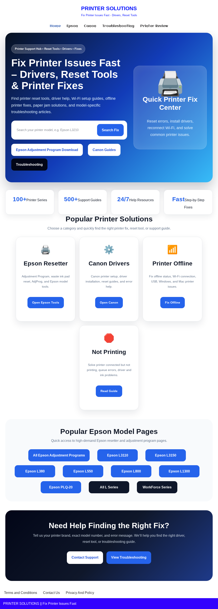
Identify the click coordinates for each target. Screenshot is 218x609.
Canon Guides (104, 150)
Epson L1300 (179, 471)
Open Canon (109, 302)
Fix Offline (172, 302)
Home (55, 26)
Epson (72, 26)
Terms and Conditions (20, 593)
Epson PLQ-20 (61, 487)
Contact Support (85, 557)
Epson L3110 (117, 455)
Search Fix (110, 130)
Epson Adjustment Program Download (47, 150)
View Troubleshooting (128, 557)
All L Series (109, 487)
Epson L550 (83, 471)
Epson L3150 (165, 455)
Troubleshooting (118, 26)
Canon (90, 26)
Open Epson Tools (45, 302)
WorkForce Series (157, 487)
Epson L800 (131, 471)
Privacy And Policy (80, 593)
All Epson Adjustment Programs (59, 455)
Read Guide (109, 391)
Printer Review (154, 26)
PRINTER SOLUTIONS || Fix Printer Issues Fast (39, 603)
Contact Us (51, 593)
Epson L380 (35, 471)
